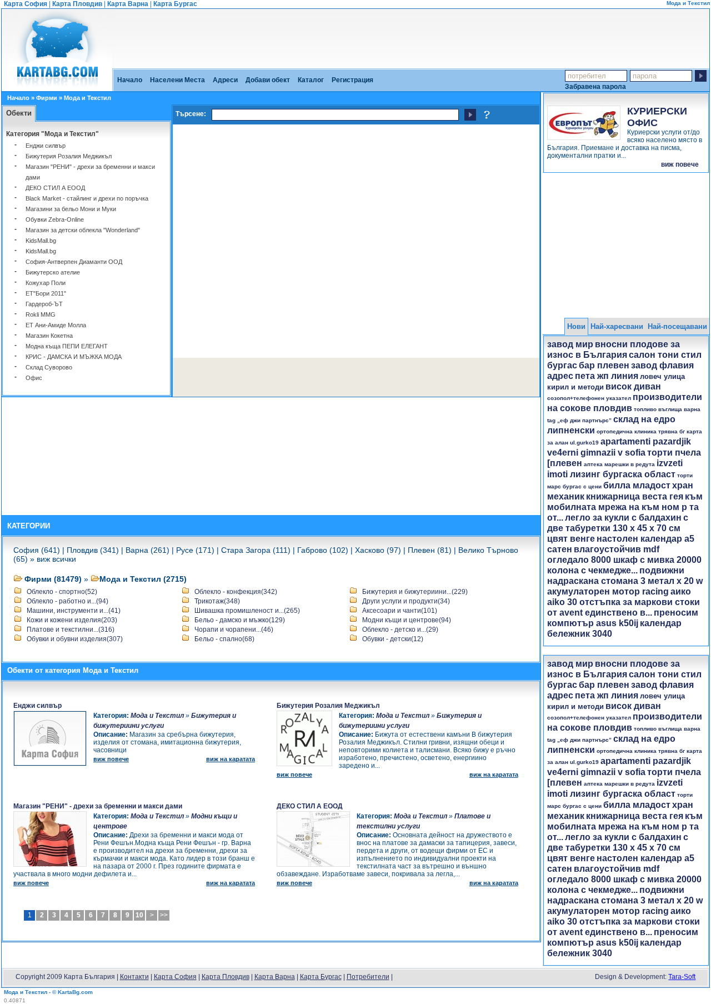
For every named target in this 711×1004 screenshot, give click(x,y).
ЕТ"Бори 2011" (46, 293)
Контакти (134, 977)
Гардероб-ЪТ (44, 304)
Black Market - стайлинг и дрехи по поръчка (87, 198)
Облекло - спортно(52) (62, 592)
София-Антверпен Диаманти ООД (74, 261)
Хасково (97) (378, 550)
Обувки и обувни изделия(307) (75, 639)
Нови (576, 326)
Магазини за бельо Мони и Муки (71, 209)
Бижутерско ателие (53, 272)
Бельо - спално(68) (224, 639)
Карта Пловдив (77, 4)
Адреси (225, 80)
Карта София (25, 4)
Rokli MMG (41, 314)
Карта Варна (127, 4)
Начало (129, 80)
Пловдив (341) (93, 550)
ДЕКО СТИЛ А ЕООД (55, 187)
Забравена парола (595, 86)
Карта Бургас (175, 4)
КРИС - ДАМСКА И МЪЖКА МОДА (74, 356)
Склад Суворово (49, 367)
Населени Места (177, 80)
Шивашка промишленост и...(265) (247, 611)
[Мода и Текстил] (57, 87)
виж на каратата (230, 759)
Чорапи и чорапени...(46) (233, 629)
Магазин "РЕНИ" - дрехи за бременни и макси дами (97, 806)
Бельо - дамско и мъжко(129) (239, 620)
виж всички (56, 559)
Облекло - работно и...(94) (67, 601)
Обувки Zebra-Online (55, 219)
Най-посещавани (677, 326)
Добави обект (268, 80)
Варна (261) (147, 550)
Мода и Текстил (157, 716)
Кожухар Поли (46, 282)
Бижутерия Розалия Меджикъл (69, 156)
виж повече (680, 164)
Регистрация (352, 80)
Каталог (311, 80)
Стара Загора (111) (256, 550)
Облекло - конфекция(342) (235, 592)
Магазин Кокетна (49, 335)
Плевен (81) (430, 550)
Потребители (368, 977)
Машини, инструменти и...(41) (74, 611)
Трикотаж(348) (217, 601)
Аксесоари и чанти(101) (399, 611)
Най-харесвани (616, 326)
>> (164, 915)
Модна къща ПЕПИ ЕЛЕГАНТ (67, 346)
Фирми (46, 97)
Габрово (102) (322, 550)
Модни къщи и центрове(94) (406, 620)
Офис (34, 377)
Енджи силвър (46, 145)
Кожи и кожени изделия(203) (72, 620)
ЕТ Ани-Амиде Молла (56, 325)
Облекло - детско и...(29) (400, 629)
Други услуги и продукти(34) (406, 601)
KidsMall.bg (41, 240)
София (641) (36, 550)
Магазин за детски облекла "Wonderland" (83, 230)
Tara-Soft (681, 977)
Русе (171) (195, 550)
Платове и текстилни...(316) (70, 629)
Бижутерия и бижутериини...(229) (415, 592)
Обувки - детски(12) (392, 639)
